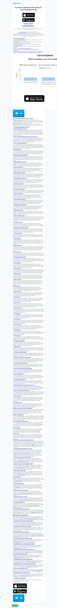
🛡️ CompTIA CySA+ (16, 302)
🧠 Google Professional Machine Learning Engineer (22, 368)
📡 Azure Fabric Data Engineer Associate (20, 227)
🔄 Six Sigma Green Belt (17, 402)
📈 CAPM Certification (17, 238)
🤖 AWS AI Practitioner (17, 149)
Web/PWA (20, 48)
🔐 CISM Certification (17, 273)
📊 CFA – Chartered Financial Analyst (20, 143)
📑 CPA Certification (17, 313)
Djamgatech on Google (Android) (28, 25)
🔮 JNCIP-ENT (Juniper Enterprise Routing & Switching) (23, 439)
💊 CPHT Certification (17, 324)
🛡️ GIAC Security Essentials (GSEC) (19, 470)
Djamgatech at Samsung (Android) (28, 26)
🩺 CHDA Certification (17, 268)
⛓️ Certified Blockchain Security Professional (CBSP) (23, 520)
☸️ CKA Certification (17, 286)
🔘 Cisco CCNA (16, 433)
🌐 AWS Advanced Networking (18, 189)
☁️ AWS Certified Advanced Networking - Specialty (22, 448)
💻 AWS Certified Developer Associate (20, 155)
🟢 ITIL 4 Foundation (17, 427)
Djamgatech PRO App (22, 32)
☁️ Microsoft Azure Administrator (19, 379)
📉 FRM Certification (17, 346)
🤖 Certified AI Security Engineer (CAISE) (20, 490)
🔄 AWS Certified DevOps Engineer (19, 161)
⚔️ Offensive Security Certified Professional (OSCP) (23, 463)
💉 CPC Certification (17, 319)
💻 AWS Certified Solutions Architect (20, 128)
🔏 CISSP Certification (17, 279)
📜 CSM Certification (17, 330)
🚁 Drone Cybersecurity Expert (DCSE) (20, 568)
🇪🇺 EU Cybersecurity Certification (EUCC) (21, 515)
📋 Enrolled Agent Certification (19, 341)
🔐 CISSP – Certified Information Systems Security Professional (25, 136)
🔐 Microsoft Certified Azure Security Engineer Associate (24, 385)
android (19, 51)
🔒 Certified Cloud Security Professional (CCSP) (22, 457)
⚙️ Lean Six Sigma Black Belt (18, 374)
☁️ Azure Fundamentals (17, 233)
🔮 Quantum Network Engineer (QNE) (20, 553)
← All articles (15, 605)
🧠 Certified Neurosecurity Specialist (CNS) (21, 572)
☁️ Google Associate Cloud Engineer (20, 352)
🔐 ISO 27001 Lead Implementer (19, 502)
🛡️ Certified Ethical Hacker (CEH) (19, 257)
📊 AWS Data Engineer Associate (19, 172)
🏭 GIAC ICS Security (17, 477)
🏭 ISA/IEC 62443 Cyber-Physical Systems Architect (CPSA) (24, 563)
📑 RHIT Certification (17, 396)
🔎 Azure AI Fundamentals (18, 222)
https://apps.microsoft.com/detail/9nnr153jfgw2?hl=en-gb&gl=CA (32, 52)
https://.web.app (26, 48)
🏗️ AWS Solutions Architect (18, 183)
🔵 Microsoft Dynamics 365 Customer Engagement (22, 408)
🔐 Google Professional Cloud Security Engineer (22, 357)
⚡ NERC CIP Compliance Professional (20, 496)
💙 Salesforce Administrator (18, 414)
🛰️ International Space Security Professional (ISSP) (22, 538)
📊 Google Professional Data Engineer (20, 363)
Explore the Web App (16, 581)
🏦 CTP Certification (17, 335)
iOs (19, 49)
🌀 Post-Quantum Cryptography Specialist (21, 508)
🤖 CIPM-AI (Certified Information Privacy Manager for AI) (24, 549)
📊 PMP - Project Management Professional (21, 390)
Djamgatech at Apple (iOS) (28, 23)
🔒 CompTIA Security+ (17, 308)
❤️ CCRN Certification (17, 251)
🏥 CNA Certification (17, 297)
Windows (19, 52)
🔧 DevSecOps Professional (18, 483)
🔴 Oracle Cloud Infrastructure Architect (20, 421)
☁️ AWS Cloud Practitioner (18, 167)
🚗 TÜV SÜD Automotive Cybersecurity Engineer (22, 526)
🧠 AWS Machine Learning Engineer (19, 178)
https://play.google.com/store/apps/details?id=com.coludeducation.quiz (32, 51)
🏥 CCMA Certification (17, 245)
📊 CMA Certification (17, 291)
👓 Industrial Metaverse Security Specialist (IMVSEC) (23, 559)
